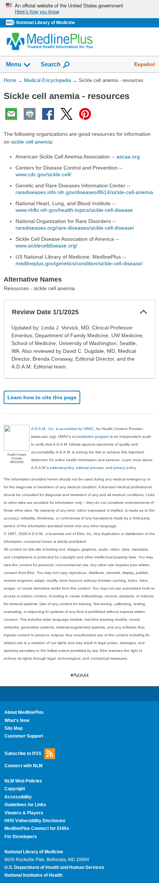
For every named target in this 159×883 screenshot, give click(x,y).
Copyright (14, 788)
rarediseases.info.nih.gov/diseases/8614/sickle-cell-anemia (84, 192)
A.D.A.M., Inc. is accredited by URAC (62, 429)
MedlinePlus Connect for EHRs (36, 828)
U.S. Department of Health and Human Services (54, 867)
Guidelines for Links (25, 804)
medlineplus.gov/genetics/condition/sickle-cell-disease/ (79, 263)
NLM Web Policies (23, 781)
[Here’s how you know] (79, 9)
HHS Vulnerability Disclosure (34, 820)
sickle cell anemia (31, 142)
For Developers (20, 836)
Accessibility (18, 797)
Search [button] (51, 64)
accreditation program (90, 436)
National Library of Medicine (45, 22)
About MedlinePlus (24, 712)
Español (144, 64)
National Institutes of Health (33, 875)
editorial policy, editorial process (77, 468)
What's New (16, 720)
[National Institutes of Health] (11, 23)
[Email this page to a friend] (11, 113)
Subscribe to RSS (22, 753)
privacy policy (125, 468)
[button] (143, 312)
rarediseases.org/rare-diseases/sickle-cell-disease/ (75, 228)
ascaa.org (128, 157)
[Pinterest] (85, 113)
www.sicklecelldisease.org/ (46, 246)
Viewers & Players (23, 812)
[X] (66, 113)
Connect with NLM (23, 765)
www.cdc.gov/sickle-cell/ (43, 174)
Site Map (13, 728)
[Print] (29, 113)
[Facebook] (48, 113)
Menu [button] (13, 64)
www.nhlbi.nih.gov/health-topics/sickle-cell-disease (74, 210)
